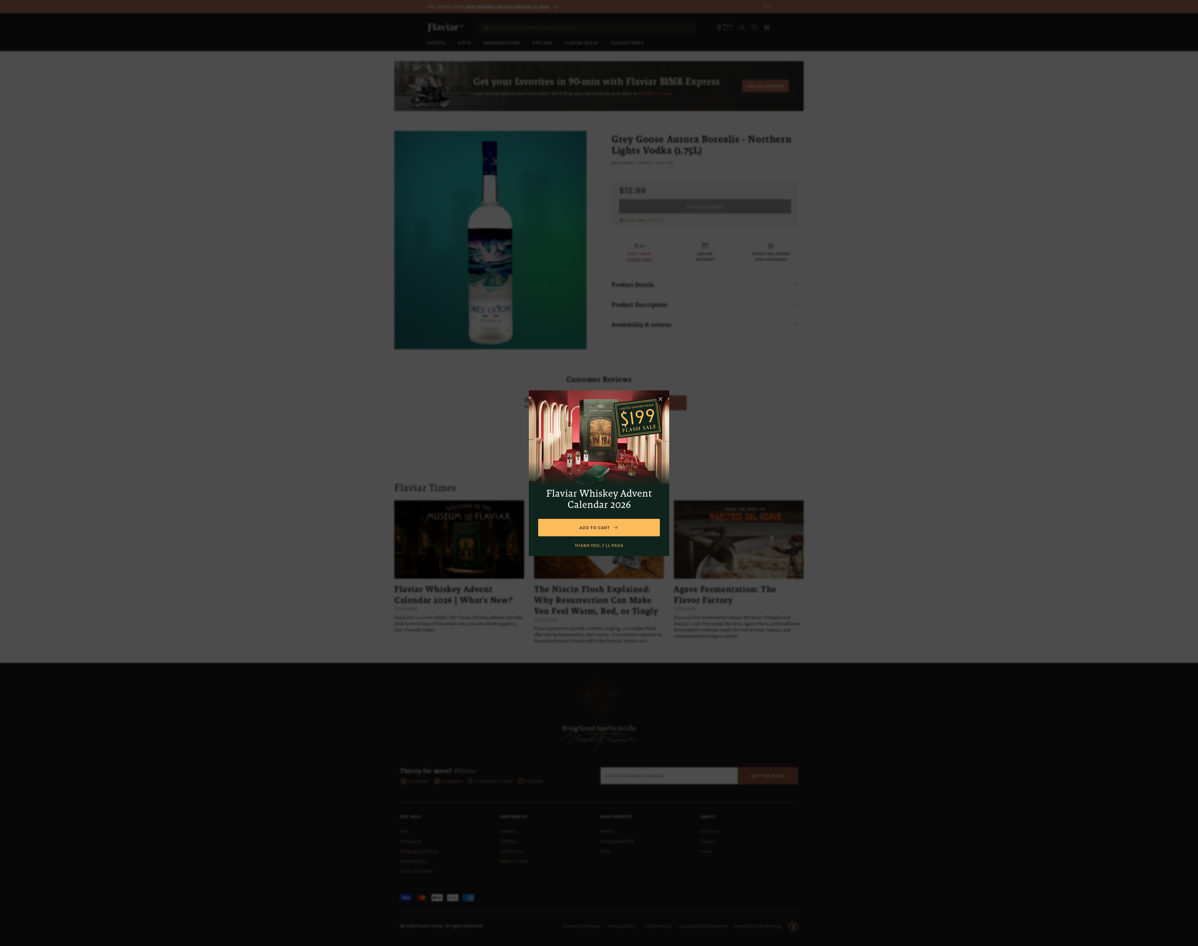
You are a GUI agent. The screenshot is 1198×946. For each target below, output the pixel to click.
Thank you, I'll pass (599, 545)
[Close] (660, 399)
